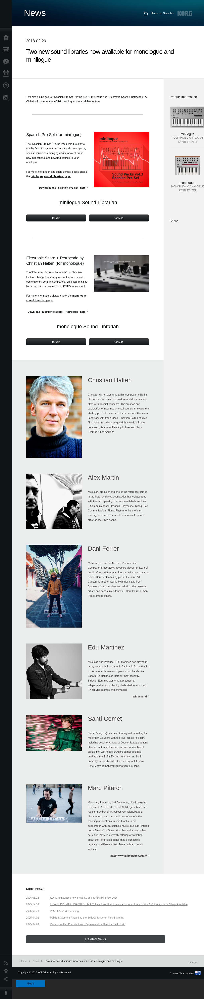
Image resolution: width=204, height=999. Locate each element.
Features (7, 62)
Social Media (7, 979)
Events (7, 74)
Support (7, 86)
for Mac (119, 217)
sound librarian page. (57, 176)
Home (7, 38)
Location (7, 971)
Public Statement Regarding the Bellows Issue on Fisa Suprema (87, 917)
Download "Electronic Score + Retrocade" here (56, 311)
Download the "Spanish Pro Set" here (62, 187)
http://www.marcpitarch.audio (128, 855)
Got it (30, 983)
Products (7, 50)
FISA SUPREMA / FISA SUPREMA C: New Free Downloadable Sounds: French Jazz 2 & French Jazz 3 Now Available (118, 904)
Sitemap (193, 962)
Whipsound (140, 696)
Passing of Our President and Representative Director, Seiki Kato (87, 924)
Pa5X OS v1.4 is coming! (64, 911)
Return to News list (163, 13)
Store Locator (7, 98)
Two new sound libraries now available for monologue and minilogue (84, 961)
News (7, 963)
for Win (56, 217)
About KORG (7, 993)
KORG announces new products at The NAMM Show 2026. (84, 897)
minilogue (37, 176)
